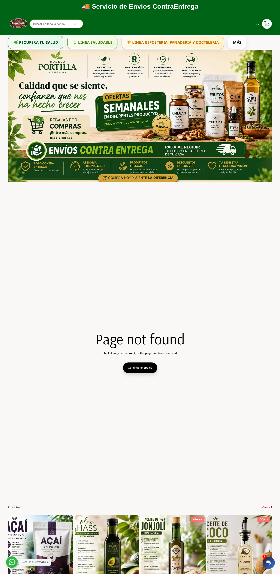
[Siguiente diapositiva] (67, 555)
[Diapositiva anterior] (14, 555)
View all (267, 507)
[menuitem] (35, 42)
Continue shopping (140, 367)
